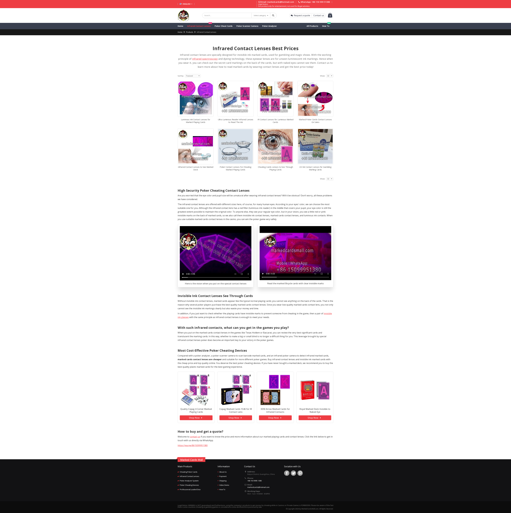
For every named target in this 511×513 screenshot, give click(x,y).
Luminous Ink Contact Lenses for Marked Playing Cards (195, 120)
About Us (223, 472)
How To (222, 489)
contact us (195, 436)
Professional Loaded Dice (190, 489)
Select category (260, 15)
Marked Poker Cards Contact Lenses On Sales (315, 120)
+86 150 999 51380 (321, 2)
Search (273, 15)
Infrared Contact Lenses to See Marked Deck (195, 168)
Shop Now (194, 417)
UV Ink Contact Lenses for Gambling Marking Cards (315, 168)
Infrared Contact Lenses (189, 476)
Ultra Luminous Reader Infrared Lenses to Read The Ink (235, 120)
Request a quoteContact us (309, 15)
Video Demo (224, 485)
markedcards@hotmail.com (280, 2)
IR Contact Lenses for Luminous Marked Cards (275, 120)
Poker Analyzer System (189, 480)
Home (180, 32)
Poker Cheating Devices (189, 485)
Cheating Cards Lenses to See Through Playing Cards (275, 168)
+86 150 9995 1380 (254, 480)
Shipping (222, 480)
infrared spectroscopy (205, 58)
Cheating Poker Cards (188, 472)
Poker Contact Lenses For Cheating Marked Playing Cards (235, 168)
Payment (222, 476)
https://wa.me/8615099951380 (193, 445)
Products (189, 32)
